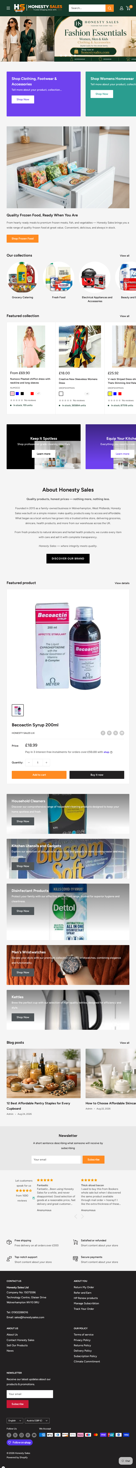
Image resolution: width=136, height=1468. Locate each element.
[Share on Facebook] (103, 732)
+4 (87, 394)
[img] (24, 1190)
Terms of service (84, 1334)
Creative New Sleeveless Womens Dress (78, 381)
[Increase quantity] (46, 762)
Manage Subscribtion (86, 1303)
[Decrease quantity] (28, 762)
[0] (128, 8)
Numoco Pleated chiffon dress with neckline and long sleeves (30, 380)
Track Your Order (84, 1308)
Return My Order (84, 1287)
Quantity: (17, 762)
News (10, 1350)
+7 (38, 393)
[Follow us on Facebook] (9, 1435)
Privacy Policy (82, 1340)
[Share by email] (122, 732)
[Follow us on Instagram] (21, 1435)
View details (122, 583)
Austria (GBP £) (34, 1420)
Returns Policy (82, 1345)
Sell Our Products (17, 1345)
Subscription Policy (85, 1356)
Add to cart (39, 774)
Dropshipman (67, 388)
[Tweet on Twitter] (115, 732)
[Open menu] (8, 8)
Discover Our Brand (68, 558)
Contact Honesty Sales (20, 1340)
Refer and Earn (82, 1292)
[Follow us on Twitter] (15, 1435)
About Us (12, 1334)
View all (125, 255)
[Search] (109, 8)
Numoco (15, 388)
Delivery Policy (83, 1350)
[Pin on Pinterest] (109, 732)
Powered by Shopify (17, 1457)
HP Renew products (86, 1298)
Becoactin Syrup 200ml (35, 725)
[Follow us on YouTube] (34, 1435)
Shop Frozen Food (23, 238)
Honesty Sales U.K (23, 733)
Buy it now (97, 774)
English (12, 1420)
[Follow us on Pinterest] (28, 1435)
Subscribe (94, 1159)
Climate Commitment (87, 1361)
